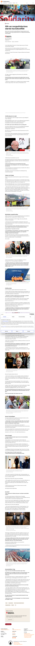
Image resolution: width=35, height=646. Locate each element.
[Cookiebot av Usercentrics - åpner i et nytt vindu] (30, 314)
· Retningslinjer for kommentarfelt (29, 634)
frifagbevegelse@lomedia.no (5, 629)
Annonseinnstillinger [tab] (22, 316)
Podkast (14, 2)
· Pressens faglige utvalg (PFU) (17, 644)
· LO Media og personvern (27, 637)
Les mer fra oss (10, 619)
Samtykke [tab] (4, 316)
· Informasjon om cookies (27, 636)
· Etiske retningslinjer (27, 633)
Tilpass (17, 331)
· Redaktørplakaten (16, 642)
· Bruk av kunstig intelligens (28, 635)
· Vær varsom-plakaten (16, 643)
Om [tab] (30, 316)
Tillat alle (28, 331)
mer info (4, 326)
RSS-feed (13, 632)
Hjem (1, 2)
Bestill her (13, 634)
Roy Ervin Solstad (8, 38)
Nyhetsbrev (10, 2)
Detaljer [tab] (13, 316)
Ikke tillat (6, 331)
